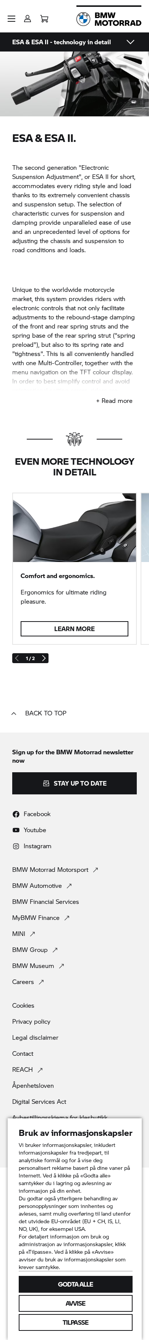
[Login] (27, 16)
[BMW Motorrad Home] (108, 19)
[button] (11, 18)
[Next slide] (44, 658)
